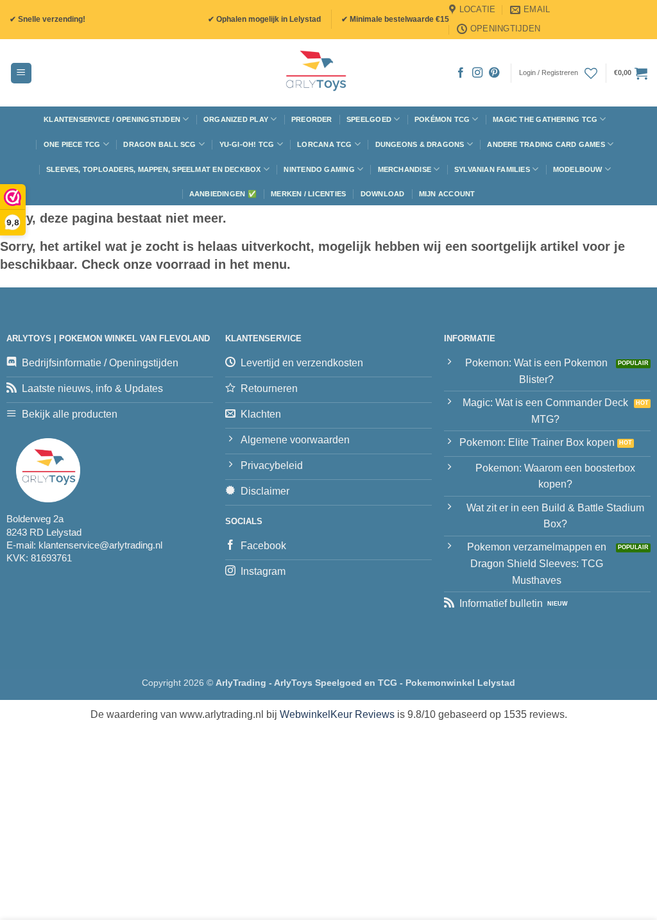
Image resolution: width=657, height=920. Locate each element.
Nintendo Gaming (319, 169)
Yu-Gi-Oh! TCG (247, 144)
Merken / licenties (308, 194)
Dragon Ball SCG (159, 144)
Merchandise (404, 169)
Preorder (311, 119)
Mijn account (447, 194)
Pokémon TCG (442, 119)
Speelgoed (368, 119)
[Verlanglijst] (590, 73)
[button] (21, 73)
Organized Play (235, 119)
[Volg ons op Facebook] (461, 73)
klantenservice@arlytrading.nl (100, 545)
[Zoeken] (187, 73)
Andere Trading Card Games (546, 144)
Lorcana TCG (324, 144)
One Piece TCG (72, 144)
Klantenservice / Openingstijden (112, 119)
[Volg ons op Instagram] (477, 73)
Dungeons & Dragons (420, 144)
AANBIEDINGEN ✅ (223, 194)
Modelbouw (577, 169)
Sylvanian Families (492, 169)
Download (383, 194)
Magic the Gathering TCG (545, 119)
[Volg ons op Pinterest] (494, 73)
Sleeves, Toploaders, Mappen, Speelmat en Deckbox (153, 169)
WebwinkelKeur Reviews (337, 714)
